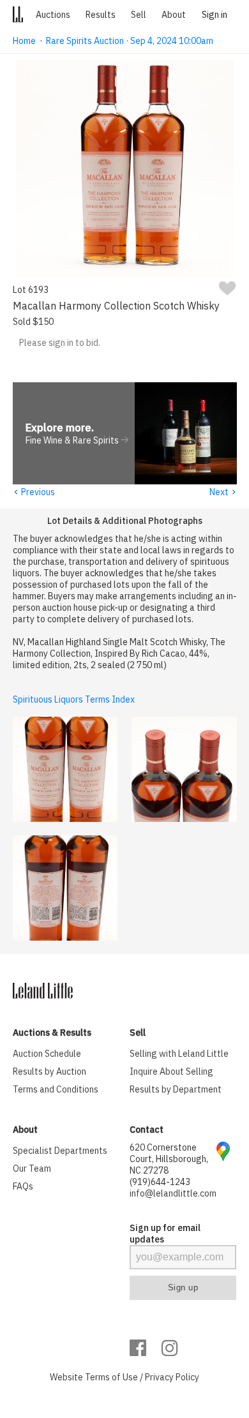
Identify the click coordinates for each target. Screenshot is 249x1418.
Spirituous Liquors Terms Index (74, 699)
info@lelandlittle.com (173, 1193)
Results (101, 14)
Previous (34, 492)
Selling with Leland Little (179, 1053)
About (174, 14)
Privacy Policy (172, 1377)
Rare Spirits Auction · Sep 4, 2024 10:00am (129, 41)
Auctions (53, 14)
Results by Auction (49, 1071)
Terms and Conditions (55, 1089)
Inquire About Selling (171, 1071)
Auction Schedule (47, 1053)
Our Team (32, 1168)
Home (24, 41)
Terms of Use (111, 1377)
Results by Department (176, 1089)
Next (223, 492)
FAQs (23, 1186)
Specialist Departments (60, 1150)
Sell (138, 14)
